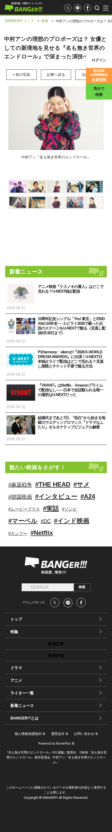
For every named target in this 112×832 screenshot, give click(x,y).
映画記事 (56, 643)
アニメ (16, 680)
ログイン (99, 60)
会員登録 (99, 75)
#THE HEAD (52, 484)
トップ (16, 619)
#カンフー (17, 533)
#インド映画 (71, 520)
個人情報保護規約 (28, 734)
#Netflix (41, 532)
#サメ (81, 484)
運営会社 (58, 734)
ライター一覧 (22, 693)
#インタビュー (56, 496)
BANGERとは (24, 718)
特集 (14, 631)
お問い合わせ (84, 734)
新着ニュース (22, 705)
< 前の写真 (21, 74)
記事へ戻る (56, 74)
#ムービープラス (24, 509)
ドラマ (16, 668)
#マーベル (23, 520)
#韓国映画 (20, 497)
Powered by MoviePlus (54, 743)
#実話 (51, 508)
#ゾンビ (69, 509)
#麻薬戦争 (20, 485)
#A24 (87, 496)
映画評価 (56, 655)
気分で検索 (99, 91)
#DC (46, 521)
